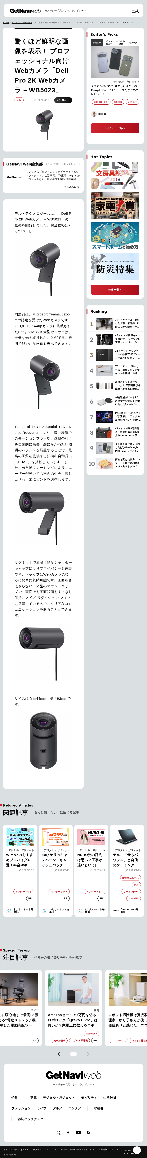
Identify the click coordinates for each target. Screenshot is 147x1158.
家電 (36, 1010)
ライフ (42, 1108)
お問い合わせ (10, 1154)
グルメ (57, 1108)
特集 (14, 1097)
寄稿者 (98, 1108)
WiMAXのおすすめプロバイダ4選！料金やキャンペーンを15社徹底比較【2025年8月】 (19, 860)
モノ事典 (133, 42)
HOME (6, 22)
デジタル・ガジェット (22, 22)
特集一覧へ (115, 289)
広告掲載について (107, 1149)
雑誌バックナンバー (32, 1119)
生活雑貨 (109, 1097)
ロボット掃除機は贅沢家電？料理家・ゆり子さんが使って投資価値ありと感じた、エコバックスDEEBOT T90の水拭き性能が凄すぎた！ (73, 1020)
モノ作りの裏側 (121, 42)
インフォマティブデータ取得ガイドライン (74, 1149)
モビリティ (89, 1097)
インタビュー (109, 42)
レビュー (97, 42)
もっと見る (72, 186)
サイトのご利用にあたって (16, 1149)
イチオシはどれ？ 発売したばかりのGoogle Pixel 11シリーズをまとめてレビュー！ (115, 90)
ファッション (21, 1108)
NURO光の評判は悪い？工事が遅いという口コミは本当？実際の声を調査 (89, 860)
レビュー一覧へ (115, 128)
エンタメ (75, 1108)
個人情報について (41, 1149)
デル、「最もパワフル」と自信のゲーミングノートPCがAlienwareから (125, 860)
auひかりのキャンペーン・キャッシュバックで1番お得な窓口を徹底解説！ (55, 860)
